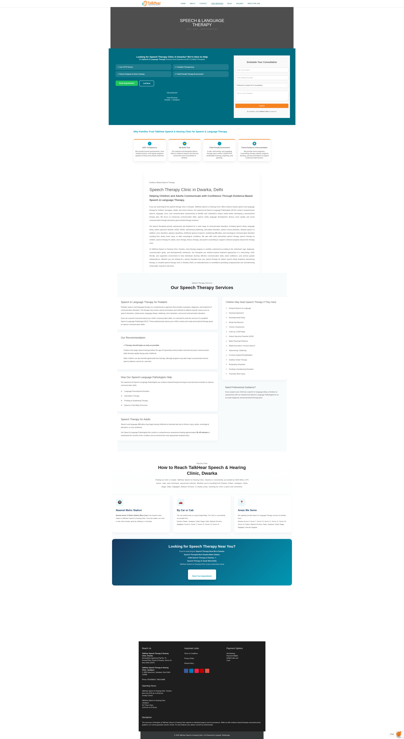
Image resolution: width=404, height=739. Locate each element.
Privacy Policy (189, 658)
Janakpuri (176, 100)
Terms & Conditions (191, 653)
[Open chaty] (398, 734)
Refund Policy (189, 663)
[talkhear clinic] (151, 6)
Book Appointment (126, 83)
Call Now (146, 83)
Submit (262, 106)
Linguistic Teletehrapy (222, 735)
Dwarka (167, 100)
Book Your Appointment (202, 576)
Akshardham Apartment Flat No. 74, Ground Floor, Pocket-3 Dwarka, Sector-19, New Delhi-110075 (157, 660)
